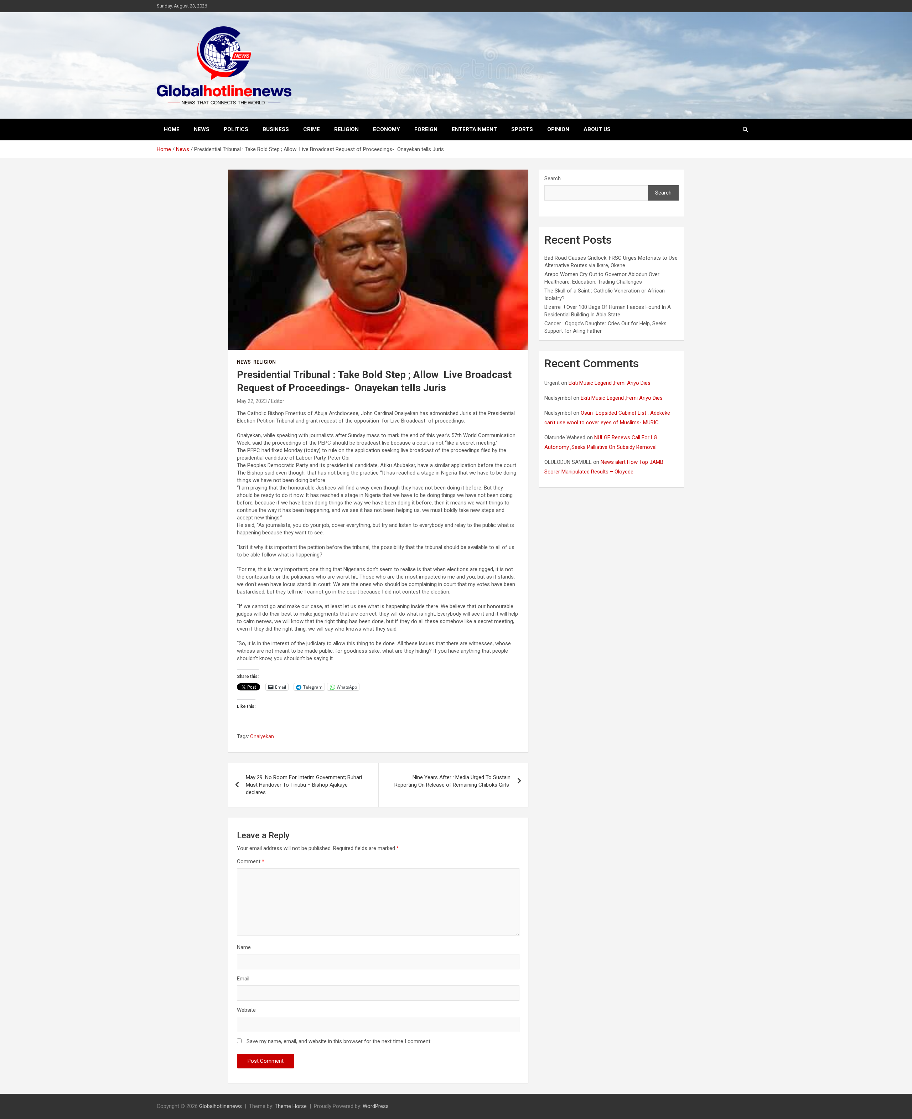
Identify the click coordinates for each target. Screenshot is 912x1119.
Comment (250, 861)
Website (246, 1010)
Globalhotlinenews (220, 1106)
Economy (386, 129)
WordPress (376, 1106)
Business (276, 129)
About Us (597, 129)
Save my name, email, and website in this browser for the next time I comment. (339, 1041)
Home (172, 129)
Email (243, 978)
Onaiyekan (262, 736)
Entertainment (474, 129)
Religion (346, 129)
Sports (522, 129)
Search (552, 178)
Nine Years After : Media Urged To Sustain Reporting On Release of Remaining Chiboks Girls (452, 781)
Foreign (425, 129)
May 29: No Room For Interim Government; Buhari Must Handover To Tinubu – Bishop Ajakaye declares (304, 785)
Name (244, 947)
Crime (311, 129)
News (201, 129)
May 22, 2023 (252, 401)
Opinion (558, 129)
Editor (277, 401)
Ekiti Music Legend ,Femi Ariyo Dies (610, 383)
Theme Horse (291, 1106)
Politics (236, 129)
